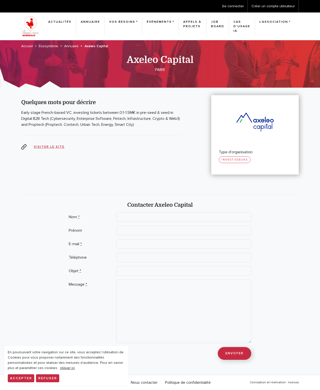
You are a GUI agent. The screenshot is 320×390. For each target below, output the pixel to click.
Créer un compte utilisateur (273, 6)
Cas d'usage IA (242, 26)
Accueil (27, 46)
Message (78, 284)
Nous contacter (144, 382)
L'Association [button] (274, 22)
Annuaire (90, 22)
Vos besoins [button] (122, 22)
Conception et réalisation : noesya (274, 382)
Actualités (60, 22)
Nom (74, 216)
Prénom (75, 230)
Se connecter (233, 6)
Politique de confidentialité (188, 382)
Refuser (47, 378)
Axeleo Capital (96, 46)
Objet (75, 270)
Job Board (217, 24)
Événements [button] (159, 22)
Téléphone (78, 257)
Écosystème (48, 46)
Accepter (21, 378)
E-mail (75, 243)
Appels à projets (192, 24)
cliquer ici (67, 368)
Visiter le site (49, 147)
